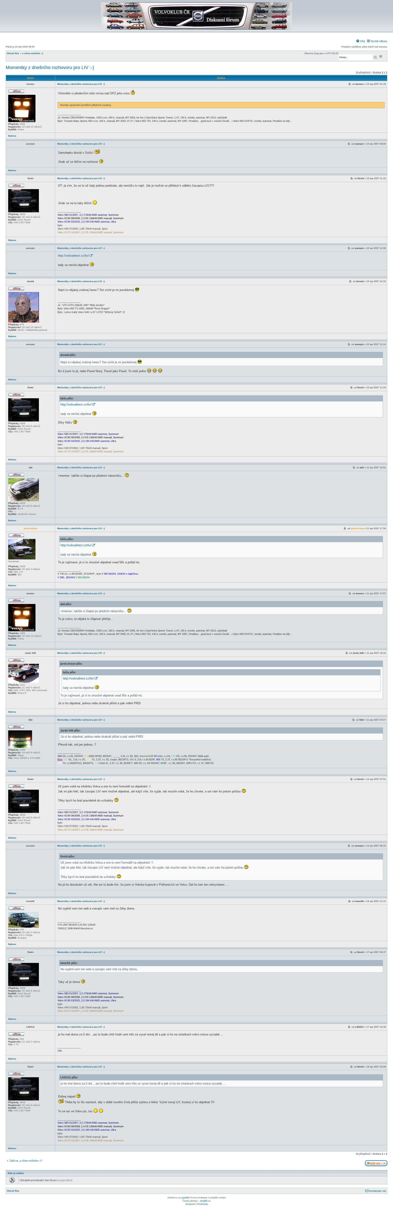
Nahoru (12, 136)
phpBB (185, 1197)
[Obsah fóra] (196, 29)
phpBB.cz (205, 1201)
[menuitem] (360, 41)
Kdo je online (16, 1173)
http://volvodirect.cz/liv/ (73, 255)
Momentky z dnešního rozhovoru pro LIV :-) (50, 67)
